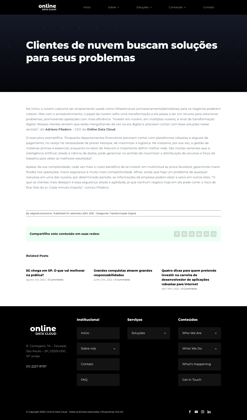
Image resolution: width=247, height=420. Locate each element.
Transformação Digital (123, 213)
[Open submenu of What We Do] (217, 349)
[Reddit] (191, 234)
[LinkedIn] (199, 234)
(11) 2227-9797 (36, 366)
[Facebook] (177, 234)
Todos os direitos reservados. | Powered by (92, 411)
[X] (184, 234)
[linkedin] (209, 411)
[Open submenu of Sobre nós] (116, 349)
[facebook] (189, 411)
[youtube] (196, 411)
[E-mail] (213, 234)
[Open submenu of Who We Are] (217, 333)
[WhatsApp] (206, 234)
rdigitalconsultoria (41, 213)
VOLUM (119, 411)
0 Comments (55, 279)
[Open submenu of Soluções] (166, 333)
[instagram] (202, 411)
